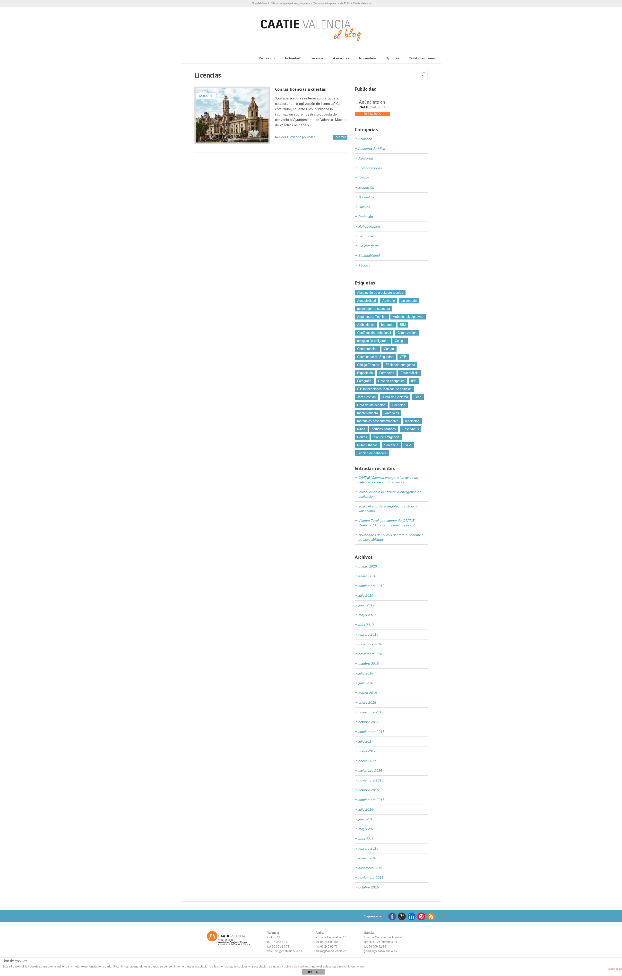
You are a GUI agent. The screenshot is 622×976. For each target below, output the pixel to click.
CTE (403, 357)
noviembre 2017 (370, 712)
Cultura (364, 178)
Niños (361, 429)
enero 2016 (367, 858)
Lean (418, 397)
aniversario (409, 300)
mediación (412, 421)
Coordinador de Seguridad (375, 357)
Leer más (340, 137)
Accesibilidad (366, 300)
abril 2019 (366, 625)
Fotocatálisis (410, 373)
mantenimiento (367, 413)
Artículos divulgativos (408, 317)
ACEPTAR (313, 972)
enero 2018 (367, 702)
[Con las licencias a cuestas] (232, 115)
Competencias (367, 349)
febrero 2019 (368, 634)
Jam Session (366, 397)
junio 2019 (366, 605)
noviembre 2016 (370, 780)
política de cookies (296, 966)
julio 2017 (365, 741)
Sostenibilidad (369, 255)
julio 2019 (365, 595)
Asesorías (341, 58)
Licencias (398, 405)
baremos (387, 325)
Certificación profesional (374, 333)
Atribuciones (366, 325)
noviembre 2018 (370, 654)
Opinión (392, 58)
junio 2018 (366, 683)
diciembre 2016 (370, 770)
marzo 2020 (367, 566)
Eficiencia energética (400, 365)
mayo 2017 (367, 751)
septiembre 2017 (371, 732)
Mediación (366, 187)
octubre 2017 (368, 722)
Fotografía (364, 381)
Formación (386, 373)
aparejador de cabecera (373, 309)
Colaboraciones (422, 58)
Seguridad (366, 236)
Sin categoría (368, 246)
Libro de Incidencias (371, 405)
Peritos (362, 437)
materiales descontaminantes (377, 421)
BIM (403, 325)
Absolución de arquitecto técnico (380, 292)
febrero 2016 (368, 848)
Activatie (388, 300)
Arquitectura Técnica (371, 317)
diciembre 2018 (370, 644)
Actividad (292, 58)
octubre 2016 (368, 790)
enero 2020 (367, 576)
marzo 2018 (367, 693)
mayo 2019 (367, 615)
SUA (408, 445)
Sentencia (391, 445)
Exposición (365, 373)
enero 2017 (367, 761)
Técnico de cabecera (372, 453)
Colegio (400, 341)
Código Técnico (368, 365)
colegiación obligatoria (372, 341)
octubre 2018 (368, 663)
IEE (413, 381)
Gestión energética (391, 381)
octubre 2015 (368, 887)
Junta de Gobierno (395, 397)
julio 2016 (365, 809)
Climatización (406, 333)
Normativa (367, 58)
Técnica (316, 58)
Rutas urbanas (367, 445)
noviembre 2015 (370, 877)
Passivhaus (410, 429)
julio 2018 (365, 673)
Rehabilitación (369, 226)
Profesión (267, 58)
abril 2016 (366, 839)
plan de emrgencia (386, 437)
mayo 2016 (367, 829)
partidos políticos (384, 429)
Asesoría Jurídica (371, 149)
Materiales (391, 413)
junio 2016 (366, 819)
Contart (389, 349)
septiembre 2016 (371, 800)
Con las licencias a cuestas (300, 89)
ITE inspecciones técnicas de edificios (384, 389)
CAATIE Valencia (290, 137)
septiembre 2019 (371, 586)
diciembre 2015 (370, 868)
